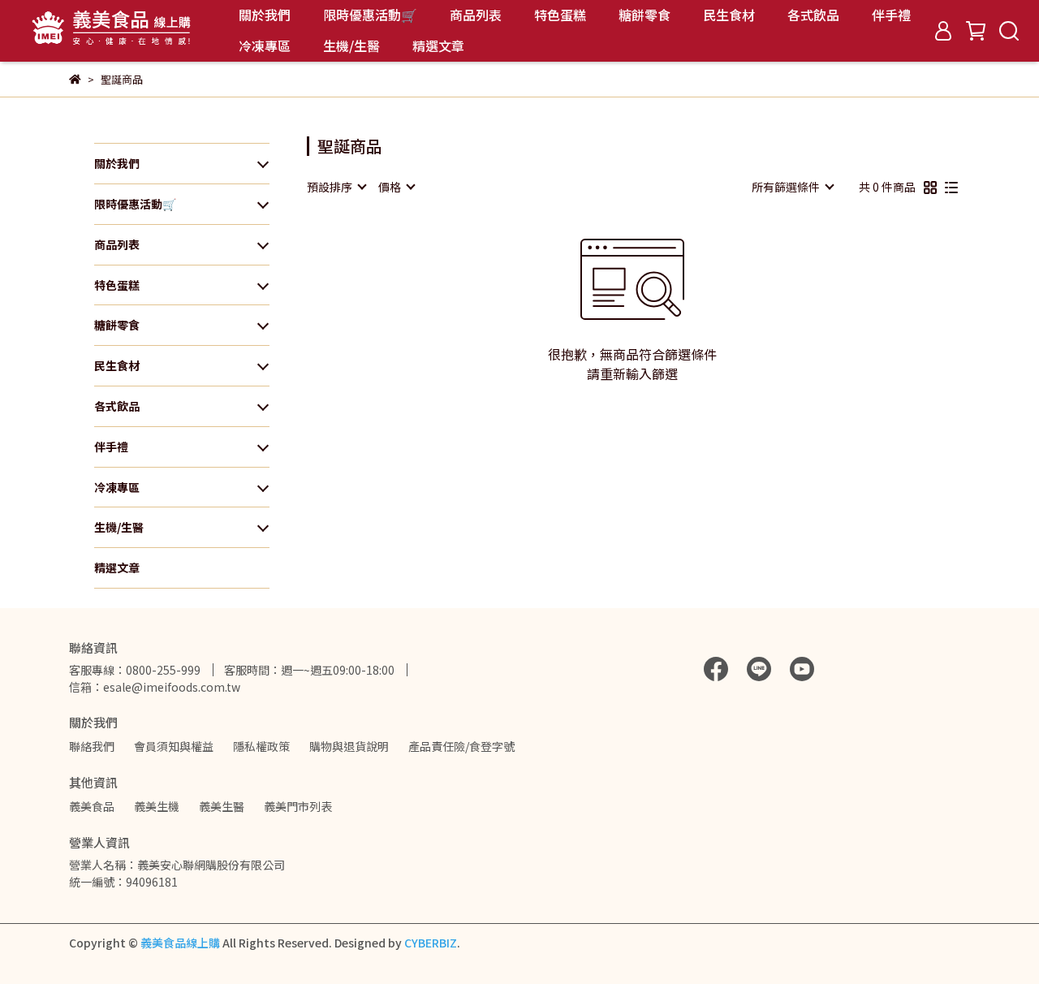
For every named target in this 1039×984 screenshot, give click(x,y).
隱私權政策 (261, 746)
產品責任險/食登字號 (461, 746)
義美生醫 (221, 806)
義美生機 (156, 806)
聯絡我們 (91, 746)
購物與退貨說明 (349, 746)
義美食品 (91, 806)
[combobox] (336, 186)
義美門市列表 (298, 806)
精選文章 (438, 45)
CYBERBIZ (430, 942)
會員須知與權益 (173, 746)
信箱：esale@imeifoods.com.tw (154, 687)
